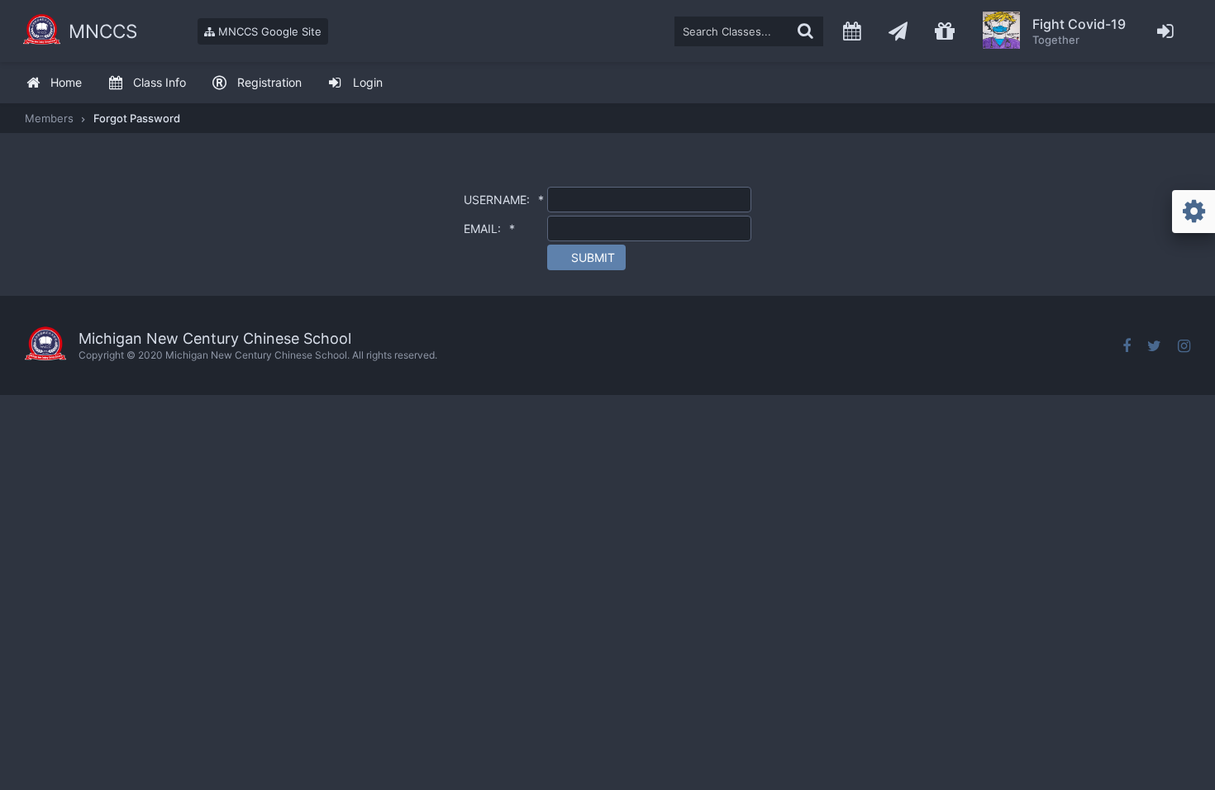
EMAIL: (489, 228)
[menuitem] (53, 83)
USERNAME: (504, 200)
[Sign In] (1166, 31)
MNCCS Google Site (268, 31)
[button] (586, 257)
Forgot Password (136, 118)
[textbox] (748, 31)
